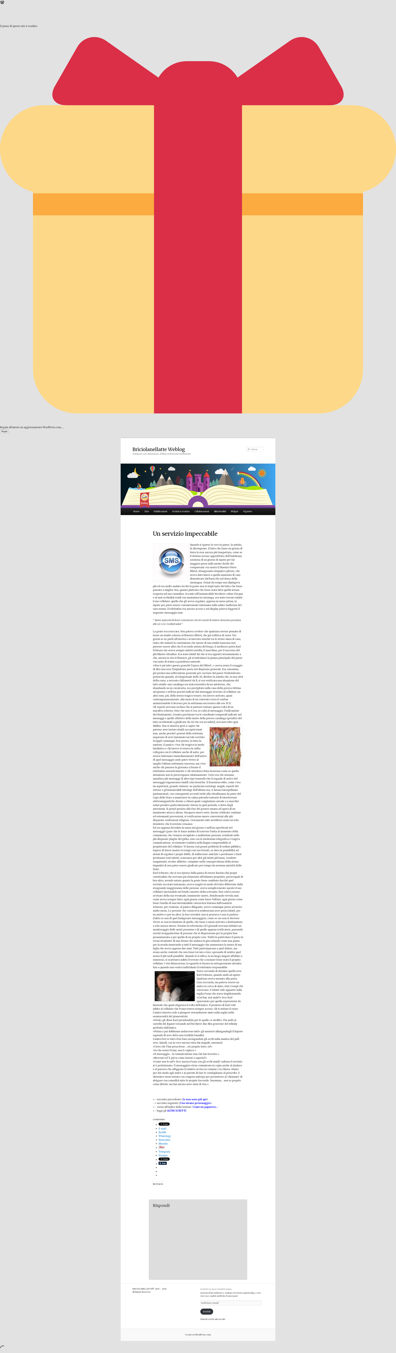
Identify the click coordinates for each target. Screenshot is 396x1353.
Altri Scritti (220, 511)
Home (136, 511)
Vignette (247, 511)
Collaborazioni (201, 511)
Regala (4, 431)
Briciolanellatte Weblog (158, 449)
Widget (234, 511)
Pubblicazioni (160, 511)
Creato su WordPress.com (198, 1334)
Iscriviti (206, 1311)
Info (146, 511)
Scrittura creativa (181, 511)
